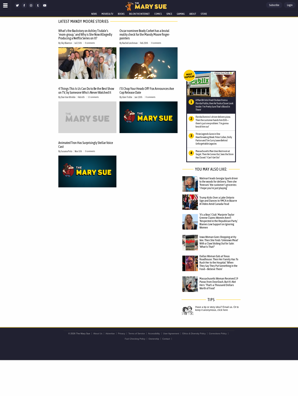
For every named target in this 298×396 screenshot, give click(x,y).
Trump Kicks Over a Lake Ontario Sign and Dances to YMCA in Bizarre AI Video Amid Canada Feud (218, 201)
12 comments (93, 97)
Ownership (154, 339)
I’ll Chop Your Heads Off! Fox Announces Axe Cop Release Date (147, 90)
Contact (166, 339)
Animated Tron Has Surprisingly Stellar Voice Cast (85, 144)
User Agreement (171, 333)
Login (290, 5)
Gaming (181, 13)
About (192, 13)
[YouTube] (44, 7)
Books (121, 13)
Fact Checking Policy (135, 339)
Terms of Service (136, 333)
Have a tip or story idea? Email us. (214, 307)
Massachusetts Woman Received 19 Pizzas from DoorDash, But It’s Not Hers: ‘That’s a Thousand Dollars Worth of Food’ (218, 283)
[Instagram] (31, 7)
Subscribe (274, 5)
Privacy (121, 333)
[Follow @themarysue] (17, 7)
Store (204, 13)
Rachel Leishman (130, 43)
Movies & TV (107, 13)
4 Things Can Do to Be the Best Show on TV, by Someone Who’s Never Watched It (86, 90)
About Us (97, 333)
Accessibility (154, 333)
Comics (158, 13)
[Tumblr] (38, 7)
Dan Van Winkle (68, 97)
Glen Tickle (127, 97)
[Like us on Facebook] (24, 7)
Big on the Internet (139, 13)
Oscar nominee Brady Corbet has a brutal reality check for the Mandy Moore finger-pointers (145, 34)
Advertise (110, 333)
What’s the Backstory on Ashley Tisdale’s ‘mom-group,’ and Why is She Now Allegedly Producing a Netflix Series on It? (85, 34)
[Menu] (5, 5)
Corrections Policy (218, 333)
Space (169, 13)
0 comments (90, 43)
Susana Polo (66, 151)
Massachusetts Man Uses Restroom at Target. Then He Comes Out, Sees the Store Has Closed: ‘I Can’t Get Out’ (214, 154)
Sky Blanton (66, 43)
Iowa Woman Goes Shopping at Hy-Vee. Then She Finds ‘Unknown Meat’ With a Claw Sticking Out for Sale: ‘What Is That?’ (218, 241)
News (94, 13)
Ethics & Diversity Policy (194, 333)
